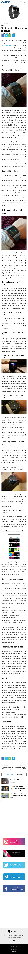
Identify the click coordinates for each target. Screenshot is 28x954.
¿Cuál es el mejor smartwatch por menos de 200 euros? (17, 781)
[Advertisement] (14, 821)
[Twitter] (6, 35)
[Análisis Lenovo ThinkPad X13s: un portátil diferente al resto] (5, 795)
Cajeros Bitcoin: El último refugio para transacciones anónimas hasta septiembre (18, 788)
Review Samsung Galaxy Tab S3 (21, 768)
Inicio (2, 23)
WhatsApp (14, 951)
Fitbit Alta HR (6, 45)
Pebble (3, 48)
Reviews (6, 23)
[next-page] (5, 801)
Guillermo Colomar (7, 33)
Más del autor (20, 774)
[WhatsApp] (9, 35)
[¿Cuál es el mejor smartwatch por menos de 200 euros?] (5, 781)
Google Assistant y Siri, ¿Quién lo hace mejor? (7, 768)
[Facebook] (2, 35)
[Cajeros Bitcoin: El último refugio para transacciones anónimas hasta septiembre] (5, 788)
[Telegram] (13, 35)
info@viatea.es (14, 949)
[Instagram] (14, 940)
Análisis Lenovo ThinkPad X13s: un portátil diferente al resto (18, 795)
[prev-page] (2, 801)
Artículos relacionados (10, 774)
